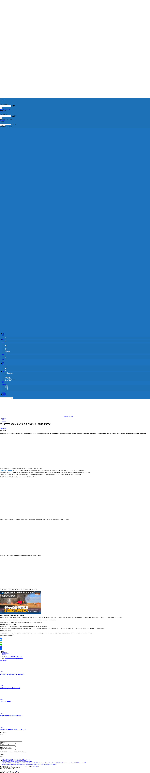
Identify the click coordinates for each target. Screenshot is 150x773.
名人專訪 (6, 385)
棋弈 (5, 350)
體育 (3, 362)
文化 (3, 342)
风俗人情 (6, 389)
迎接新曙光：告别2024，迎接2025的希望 (10, 688)
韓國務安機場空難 (5, 653)
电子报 (3, 392)
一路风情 (4, 384)
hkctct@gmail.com (16, 771)
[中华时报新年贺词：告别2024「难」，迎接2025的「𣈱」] (6, 670)
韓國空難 (4, 654)
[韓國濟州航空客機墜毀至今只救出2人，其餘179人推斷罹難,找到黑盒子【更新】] (6, 726)
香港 (5, 340)
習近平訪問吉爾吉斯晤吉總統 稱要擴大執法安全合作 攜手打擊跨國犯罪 (17, 761)
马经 (5, 358)
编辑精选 (6, 387)
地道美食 (6, 386)
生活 (3, 364)
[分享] (75, 649)
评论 (3, 361)
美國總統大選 (7, 377)
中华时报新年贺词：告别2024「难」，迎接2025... (12, 674)
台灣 (5, 338)
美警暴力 (6, 376)
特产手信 (6, 388)
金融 (5, 356)
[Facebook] (75, 638)
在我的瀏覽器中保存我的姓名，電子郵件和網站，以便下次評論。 (14, 751)
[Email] (75, 641)
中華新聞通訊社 (4, 470)
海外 (5, 345)
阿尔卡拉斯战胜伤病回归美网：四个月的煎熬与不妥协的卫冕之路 (16, 759)
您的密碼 (13, 106)
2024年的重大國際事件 (5, 702)
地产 (5, 357)
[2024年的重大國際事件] (6, 698)
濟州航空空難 (4, 652)
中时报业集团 (35, 766)
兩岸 (3, 335)
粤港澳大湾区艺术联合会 (9, 379)
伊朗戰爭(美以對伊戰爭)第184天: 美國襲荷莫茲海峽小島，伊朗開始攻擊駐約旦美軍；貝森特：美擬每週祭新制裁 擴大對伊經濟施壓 (29, 764)
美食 (5, 365)
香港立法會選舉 (8, 378)
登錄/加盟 (3, 100)
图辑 (3, 381)
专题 (3, 371)
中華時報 (10, 470)
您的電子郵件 (13, 115)
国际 (3, 334)
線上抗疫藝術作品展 (9, 373)
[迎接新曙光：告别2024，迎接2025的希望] (6, 684)
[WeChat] (75, 643)
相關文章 (1, 660)
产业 (5, 355)
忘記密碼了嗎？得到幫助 (5, 109)
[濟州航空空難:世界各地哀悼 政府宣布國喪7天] (6, 712)
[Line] (75, 645)
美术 (5, 346)
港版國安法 (7, 374)
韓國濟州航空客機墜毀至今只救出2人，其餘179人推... (13, 729)
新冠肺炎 (6, 372)
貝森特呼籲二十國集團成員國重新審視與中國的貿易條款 (14, 760)
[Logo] (75, 180)
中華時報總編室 (3, 428)
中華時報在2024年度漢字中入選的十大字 (13, 656)
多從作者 (5, 660)
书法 (5, 348)
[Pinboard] (75, 647)
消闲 (5, 370)
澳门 (5, 341)
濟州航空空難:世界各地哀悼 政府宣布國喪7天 (14, 658)
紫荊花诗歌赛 (7, 351)
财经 (3, 354)
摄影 (5, 349)
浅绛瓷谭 (6, 352)
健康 (5, 368)
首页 (3, 333)
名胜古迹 (6, 390)
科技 (3, 359)
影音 (3, 382)
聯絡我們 (4, 393)
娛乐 (3, 363)
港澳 (3, 339)
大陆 (5, 337)
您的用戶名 (13, 105)
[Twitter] (75, 640)
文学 (5, 347)
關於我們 (4, 394)
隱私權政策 (2, 111)
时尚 (5, 369)
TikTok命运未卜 (8, 380)
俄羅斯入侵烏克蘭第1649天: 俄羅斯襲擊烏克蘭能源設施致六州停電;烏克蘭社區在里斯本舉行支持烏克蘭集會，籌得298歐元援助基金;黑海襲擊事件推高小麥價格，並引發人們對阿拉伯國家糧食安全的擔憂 (44, 762)
